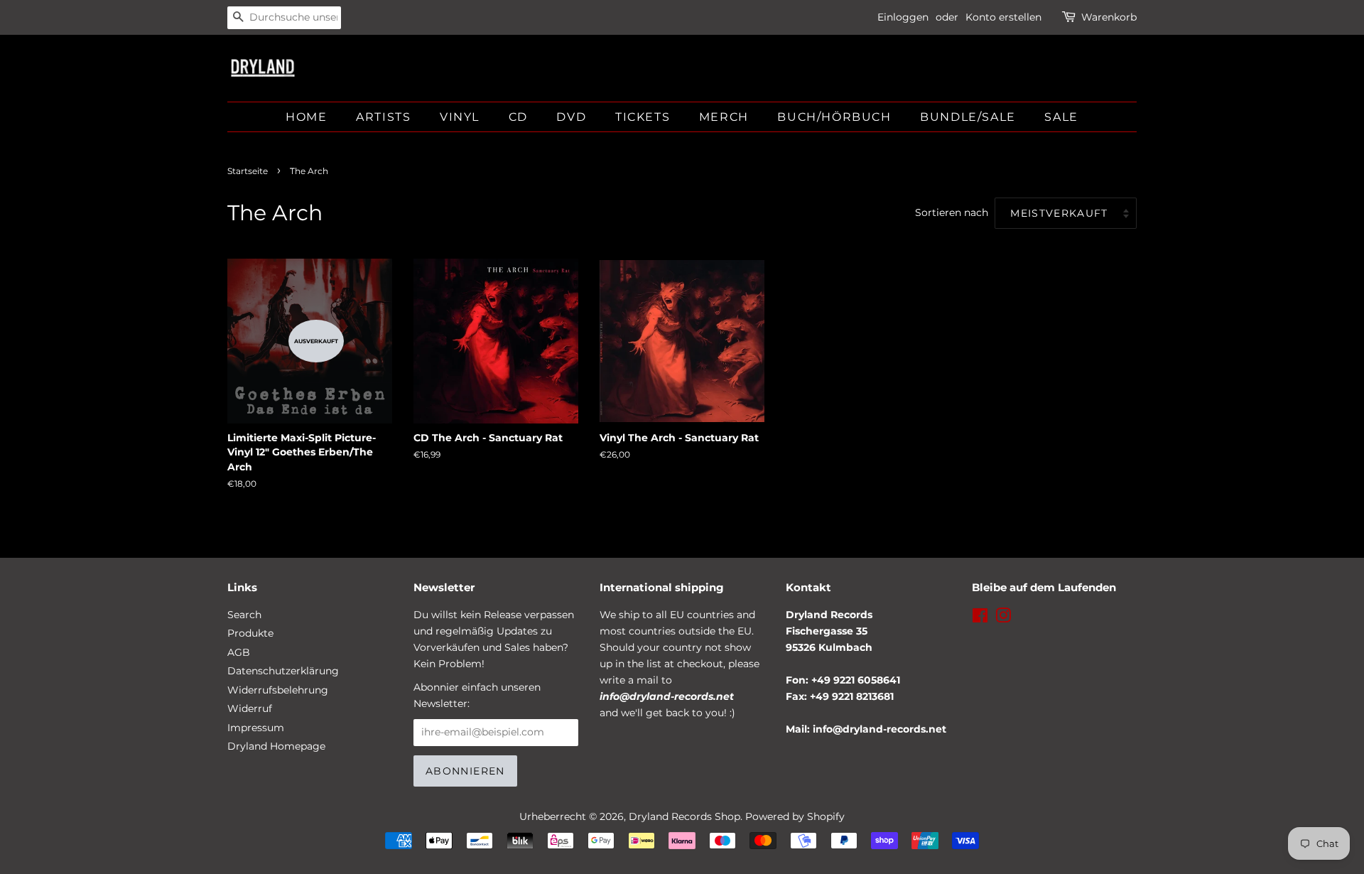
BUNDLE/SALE (968, 117)
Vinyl (460, 117)
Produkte (250, 633)
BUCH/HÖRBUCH (834, 117)
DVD (571, 117)
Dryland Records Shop (684, 816)
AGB (238, 652)
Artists (383, 117)
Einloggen (903, 17)
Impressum (255, 727)
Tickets (642, 117)
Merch (724, 117)
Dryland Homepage (276, 746)
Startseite (247, 171)
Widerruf (249, 708)
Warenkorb (1109, 17)
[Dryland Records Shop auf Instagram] (1003, 618)
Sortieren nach (951, 212)
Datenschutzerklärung (283, 670)
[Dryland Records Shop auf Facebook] (980, 618)
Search (244, 614)
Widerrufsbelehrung (277, 690)
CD (518, 117)
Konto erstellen (1003, 17)
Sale (1061, 117)
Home (306, 117)
